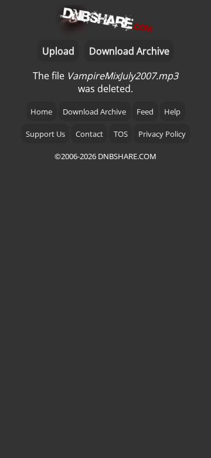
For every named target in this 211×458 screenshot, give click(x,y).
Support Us (45, 134)
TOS (121, 134)
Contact (89, 134)
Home (41, 111)
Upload (58, 51)
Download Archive (129, 51)
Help (172, 111)
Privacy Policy (162, 134)
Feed (145, 111)
